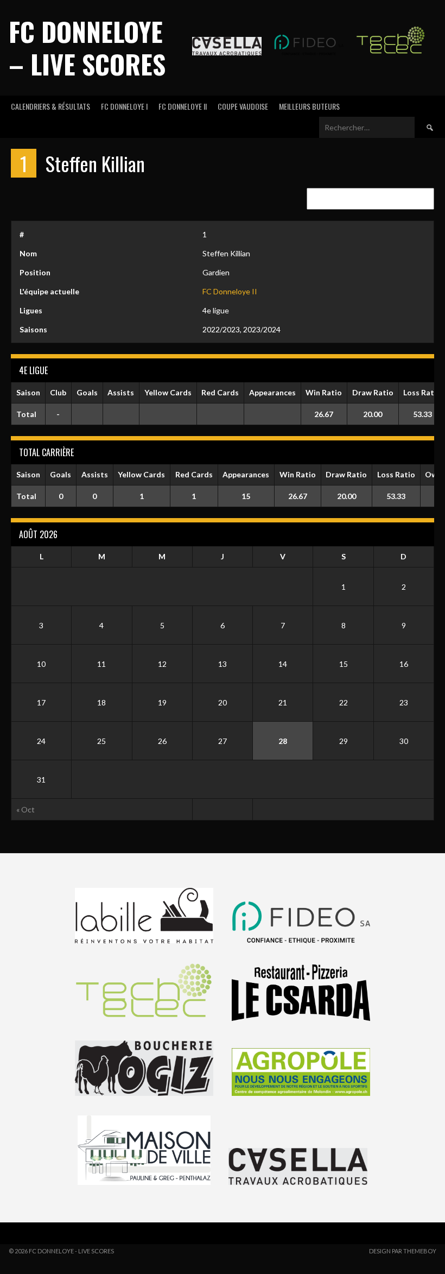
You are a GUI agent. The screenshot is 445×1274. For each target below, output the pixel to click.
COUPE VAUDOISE (243, 106)
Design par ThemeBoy (402, 1250)
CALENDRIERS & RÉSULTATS (50, 106)
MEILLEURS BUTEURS (309, 106)
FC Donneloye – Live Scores (87, 47)
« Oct (25, 809)
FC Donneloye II (229, 291)
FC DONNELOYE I (124, 106)
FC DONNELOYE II (182, 106)
